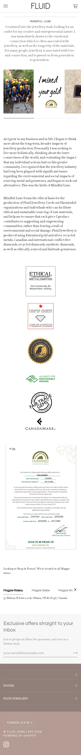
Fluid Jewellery (20, 731)
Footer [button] (8, 685)
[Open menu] (9, 6)
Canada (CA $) (18, 722)
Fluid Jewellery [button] (15, 698)
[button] (40, 674)
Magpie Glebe (41, 590)
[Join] (72, 653)
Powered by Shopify (19, 735)
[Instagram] (6, 744)
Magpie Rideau (13, 590)
